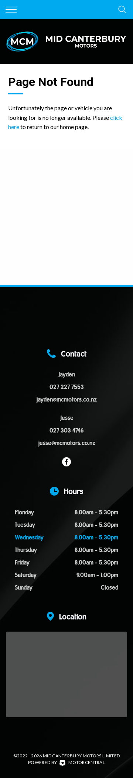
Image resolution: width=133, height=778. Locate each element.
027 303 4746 (66, 431)
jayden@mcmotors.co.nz (66, 400)
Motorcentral (86, 762)
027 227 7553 (67, 387)
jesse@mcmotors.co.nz (66, 444)
